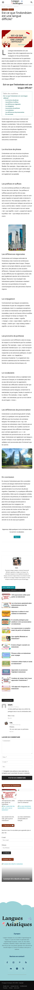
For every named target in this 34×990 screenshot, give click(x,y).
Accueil (3, 6)
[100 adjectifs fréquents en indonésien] (6, 689)
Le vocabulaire (9, 110)
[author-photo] (17, 565)
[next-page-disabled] (6, 695)
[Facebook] (7, 962)
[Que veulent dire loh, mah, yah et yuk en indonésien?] (9, 810)
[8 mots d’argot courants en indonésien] (6, 647)
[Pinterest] (19, 962)
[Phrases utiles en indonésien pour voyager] (6, 655)
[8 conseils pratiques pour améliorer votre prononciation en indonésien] (6, 622)
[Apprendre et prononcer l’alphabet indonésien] (6, 672)
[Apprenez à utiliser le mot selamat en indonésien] (6, 614)
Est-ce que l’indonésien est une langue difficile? (15, 97)
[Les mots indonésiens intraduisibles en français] (25, 810)
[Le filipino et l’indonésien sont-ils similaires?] (25, 794)
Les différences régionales (13, 104)
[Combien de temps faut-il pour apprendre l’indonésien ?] (6, 680)
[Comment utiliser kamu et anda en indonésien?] (6, 664)
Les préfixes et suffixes (11, 102)
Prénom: (4, 845)
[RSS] (26, 962)
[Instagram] (13, 962)
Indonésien (9, 6)
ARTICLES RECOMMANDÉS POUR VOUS (13, 590)
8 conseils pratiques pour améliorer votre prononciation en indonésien (21, 622)
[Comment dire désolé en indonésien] (17, 872)
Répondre (10, 718)
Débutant (16, 6)
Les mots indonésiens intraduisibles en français (24, 818)
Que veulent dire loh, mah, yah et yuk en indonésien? (8, 818)
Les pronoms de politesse (12, 108)
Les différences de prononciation (14, 112)
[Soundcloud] (11, 968)
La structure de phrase (11, 100)
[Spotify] (17, 968)
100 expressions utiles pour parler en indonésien (8, 802)
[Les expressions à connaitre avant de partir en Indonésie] (6, 630)
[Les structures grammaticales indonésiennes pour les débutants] (6, 605)
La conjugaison (9, 106)
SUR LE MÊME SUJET (8, 587)
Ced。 (17, 568)
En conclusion (9, 114)
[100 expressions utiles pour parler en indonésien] (6, 597)
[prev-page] (3, 695)
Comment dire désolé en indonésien (16, 879)
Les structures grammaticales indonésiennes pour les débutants (21, 605)
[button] (3, 2)
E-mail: (4, 837)
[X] (23, 968)
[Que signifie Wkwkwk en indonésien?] (6, 639)
